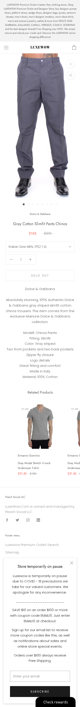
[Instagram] (28, 520)
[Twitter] (17, 520)
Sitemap (12, 552)
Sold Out (40, 275)
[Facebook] (7, 520)
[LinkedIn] (38, 520)
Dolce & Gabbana (40, 214)
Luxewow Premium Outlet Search (32, 544)
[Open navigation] (6, 47)
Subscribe (39, 691)
